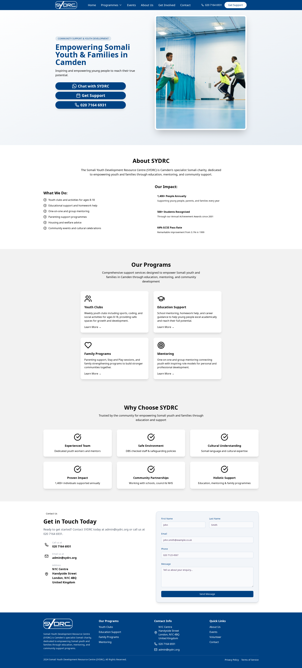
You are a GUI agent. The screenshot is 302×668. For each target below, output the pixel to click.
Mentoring (105, 642)
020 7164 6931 (52, 534)
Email (164, 533)
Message (166, 563)
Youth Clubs (106, 627)
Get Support (235, 5)
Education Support (110, 632)
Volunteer (215, 637)
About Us (147, 5)
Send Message (207, 593)
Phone (164, 548)
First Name (167, 518)
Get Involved (166, 5)
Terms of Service (250, 659)
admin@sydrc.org (117, 529)
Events (131, 5)
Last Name (214, 518)
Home (92, 5)
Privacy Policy (232, 659)
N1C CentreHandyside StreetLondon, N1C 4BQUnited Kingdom (169, 632)
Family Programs (109, 637)
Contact (185, 5)
